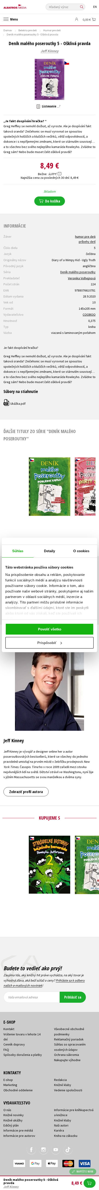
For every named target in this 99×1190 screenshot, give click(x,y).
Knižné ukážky (13, 1120)
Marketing (10, 1085)
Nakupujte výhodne (67, 1060)
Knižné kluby (62, 1085)
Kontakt (8, 1029)
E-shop (8, 1080)
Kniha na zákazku (65, 1136)
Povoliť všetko (49, 629)
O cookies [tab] (81, 551)
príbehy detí (87, 242)
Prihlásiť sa (72, 997)
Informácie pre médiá (18, 1130)
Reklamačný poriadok (69, 1039)
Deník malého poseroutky (78, 272)
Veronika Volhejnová (82, 278)
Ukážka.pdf (15, 403)
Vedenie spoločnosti (68, 1090)
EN (95, 7)
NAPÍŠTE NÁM (84, 1171)
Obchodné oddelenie (18, 1090)
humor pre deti (85, 236)
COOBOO (89, 314)
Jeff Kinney (49, 51)
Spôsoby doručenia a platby (22, 1055)
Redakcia (60, 1080)
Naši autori (61, 1125)
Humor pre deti (52, 30)
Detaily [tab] (49, 551)
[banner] (24, 5)
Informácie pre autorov (19, 1136)
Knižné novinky (13, 1115)
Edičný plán (11, 1125)
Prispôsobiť (46, 643)
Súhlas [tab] (17, 551)
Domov (7, 30)
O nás (7, 1110)
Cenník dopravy (14, 1044)
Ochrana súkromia (66, 1055)
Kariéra (59, 1130)
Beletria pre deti (27, 30)
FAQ (6, 1050)
